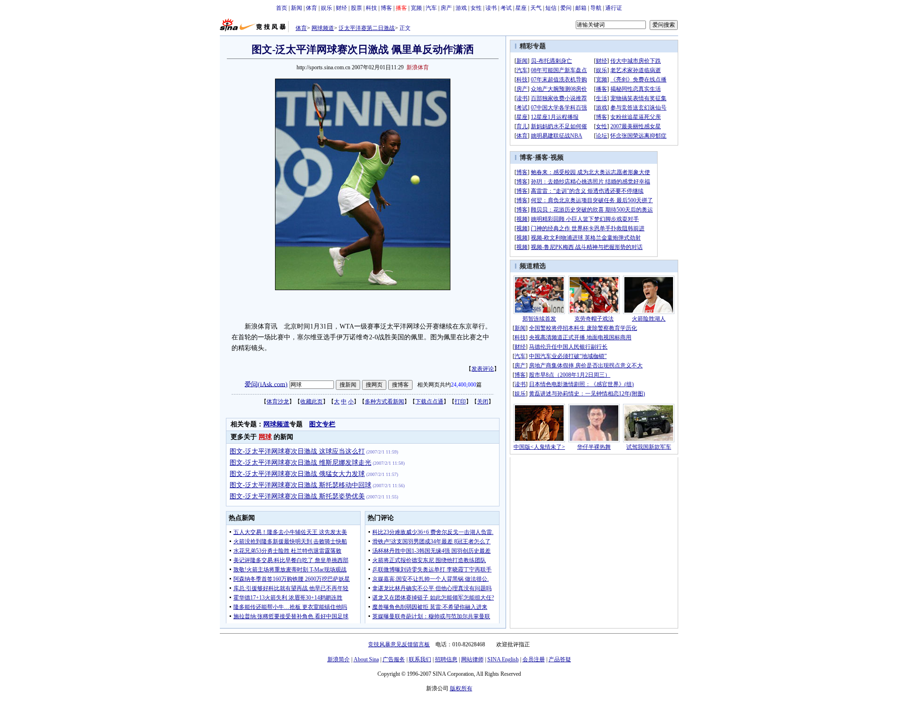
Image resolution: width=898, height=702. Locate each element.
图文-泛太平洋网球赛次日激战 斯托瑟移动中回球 (300, 485)
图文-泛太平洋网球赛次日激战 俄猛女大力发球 (297, 473)
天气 (536, 8)
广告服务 (394, 659)
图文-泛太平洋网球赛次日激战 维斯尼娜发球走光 (300, 462)
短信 (551, 8)
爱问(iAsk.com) (266, 384)
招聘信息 (446, 659)
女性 (476, 8)
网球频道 (322, 28)
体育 (311, 8)
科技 (371, 8)
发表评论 (482, 369)
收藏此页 (311, 401)
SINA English (503, 659)
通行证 (613, 8)
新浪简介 (338, 659)
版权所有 (461, 688)
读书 (491, 8)
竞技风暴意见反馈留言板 (399, 644)
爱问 (566, 8)
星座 (521, 8)
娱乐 (326, 8)
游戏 (461, 8)
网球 (265, 436)
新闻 (296, 8)
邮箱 (581, 8)
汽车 (431, 8)
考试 (506, 8)
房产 (446, 8)
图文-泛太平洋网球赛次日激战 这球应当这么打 (297, 451)
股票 (356, 8)
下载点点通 (429, 401)
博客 (386, 8)
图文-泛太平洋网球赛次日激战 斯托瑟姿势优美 (297, 496)
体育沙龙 (278, 401)
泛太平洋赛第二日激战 (367, 28)
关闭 (482, 401)
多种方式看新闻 (384, 401)
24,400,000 (463, 384)
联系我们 (420, 659)
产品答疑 (560, 659)
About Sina (366, 659)
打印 (460, 401)
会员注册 (533, 659)
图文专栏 (322, 424)
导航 (595, 8)
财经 (341, 8)
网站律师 (472, 659)
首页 (281, 8)
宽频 (416, 8)
